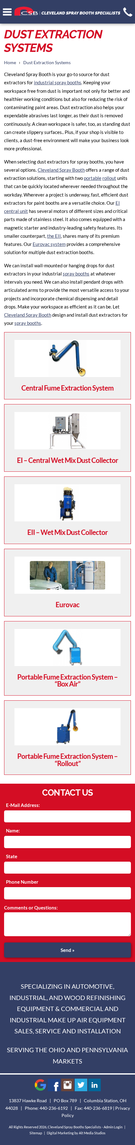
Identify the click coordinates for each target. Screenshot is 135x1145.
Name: (13, 830)
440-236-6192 (54, 1108)
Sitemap (36, 1133)
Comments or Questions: (31, 907)
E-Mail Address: (23, 805)
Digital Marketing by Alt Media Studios (76, 1133)
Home (10, 62)
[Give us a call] (128, 11)
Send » (67, 950)
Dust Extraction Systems (47, 62)
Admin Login (113, 1127)
